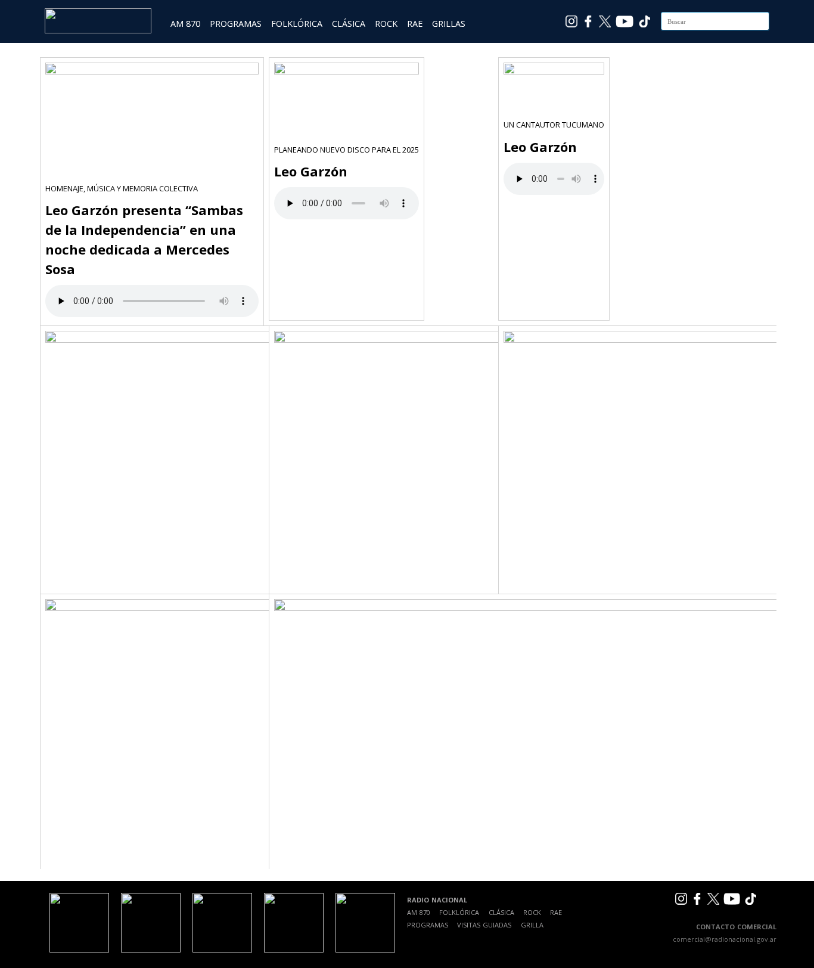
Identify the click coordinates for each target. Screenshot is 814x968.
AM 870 (185, 23)
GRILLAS (448, 23)
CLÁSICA (348, 23)
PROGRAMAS (236, 23)
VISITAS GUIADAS (484, 924)
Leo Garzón (310, 171)
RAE (414, 23)
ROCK (386, 23)
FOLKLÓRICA (296, 23)
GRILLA (532, 924)
